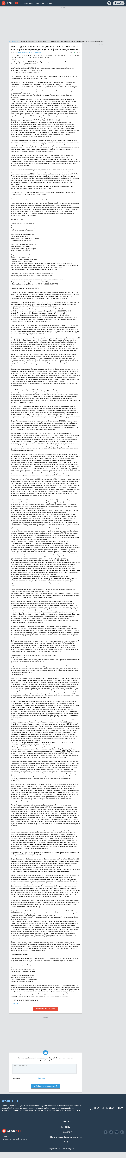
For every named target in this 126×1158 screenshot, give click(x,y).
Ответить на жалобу (45, 1009)
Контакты (65, 1127)
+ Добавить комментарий (45, 1086)
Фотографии (16, 1078)
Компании (40, 3)
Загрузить (41, 1078)
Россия (15, 1003)
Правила (66, 1132)
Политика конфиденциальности (66, 1137)
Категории (28, 3)
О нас (49, 3)
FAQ (66, 1142)
